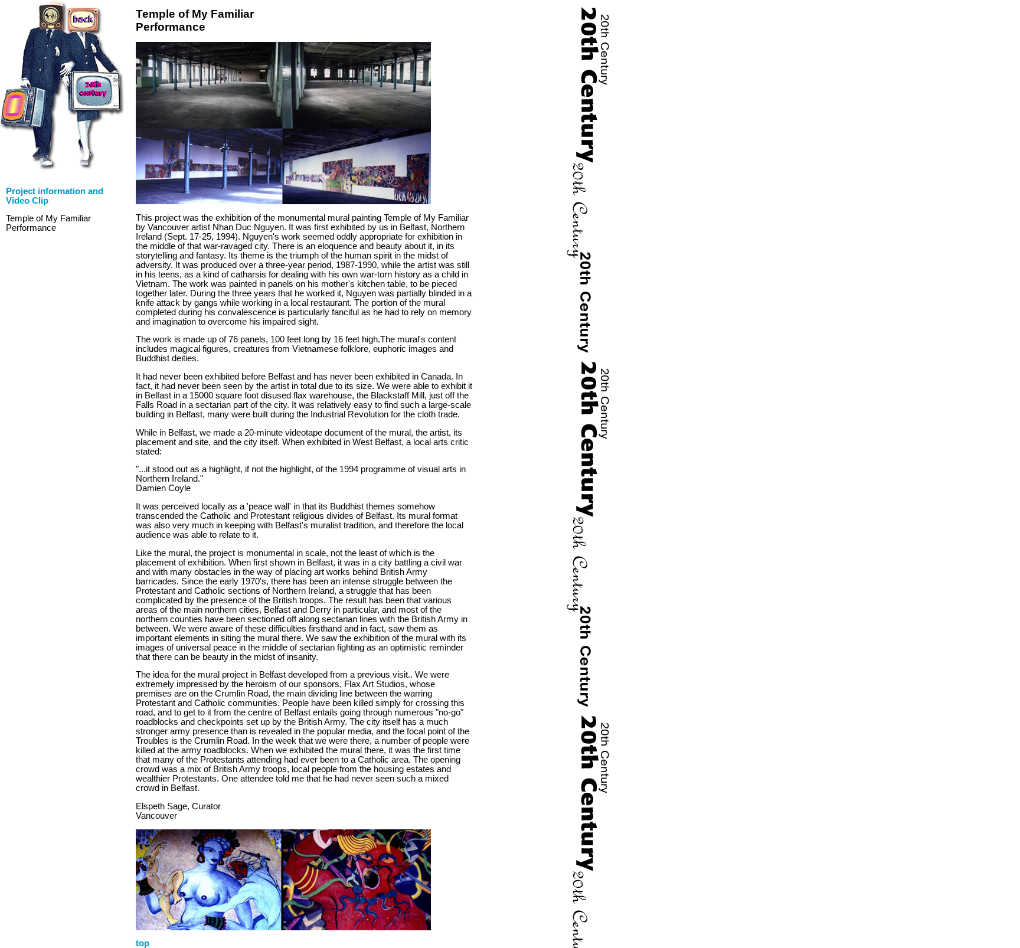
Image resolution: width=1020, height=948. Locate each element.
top (142, 943)
